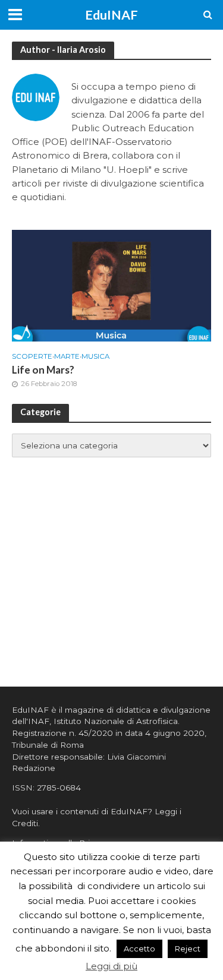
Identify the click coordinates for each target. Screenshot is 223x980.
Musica (95, 356)
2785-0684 (59, 787)
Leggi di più (111, 966)
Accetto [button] (139, 948)
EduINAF (111, 15)
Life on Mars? (43, 369)
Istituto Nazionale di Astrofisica (116, 721)
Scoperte (32, 356)
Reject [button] (187, 948)
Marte (67, 356)
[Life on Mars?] (111, 284)
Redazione (33, 768)
